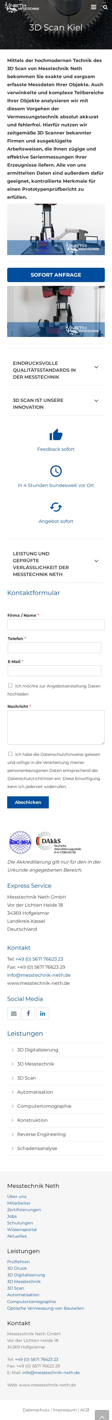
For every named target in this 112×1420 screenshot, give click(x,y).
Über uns (16, 1196)
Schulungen (20, 1223)
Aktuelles (17, 1236)
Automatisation (35, 1092)
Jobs (12, 1216)
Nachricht (19, 706)
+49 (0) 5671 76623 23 (39, 959)
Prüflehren (18, 1261)
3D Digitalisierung (37, 1050)
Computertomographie (44, 1106)
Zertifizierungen (24, 1209)
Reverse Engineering (41, 1134)
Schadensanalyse (37, 1148)
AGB (84, 1410)
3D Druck (17, 1268)
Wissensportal (22, 1229)
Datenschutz (36, 1410)
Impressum (65, 1410)
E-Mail (15, 661)
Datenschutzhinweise (62, 754)
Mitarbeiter (19, 1203)
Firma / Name (23, 615)
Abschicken (28, 802)
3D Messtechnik (35, 1064)
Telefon (17, 638)
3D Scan (26, 1078)
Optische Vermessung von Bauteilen (45, 1308)
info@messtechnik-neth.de (39, 975)
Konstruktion (32, 1120)
